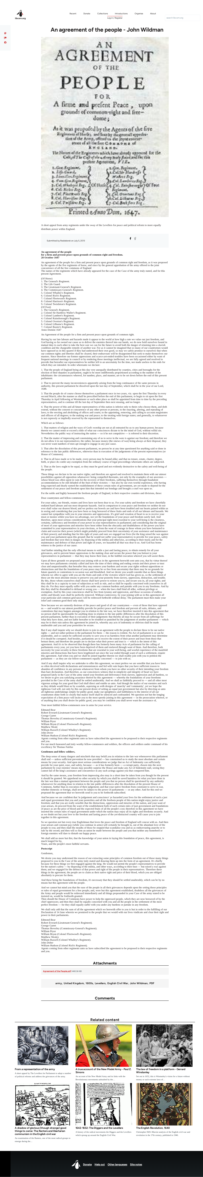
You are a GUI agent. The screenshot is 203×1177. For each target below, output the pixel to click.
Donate (87, 1164)
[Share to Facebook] (130, 238)
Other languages (117, 1164)
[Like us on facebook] (5, 42)
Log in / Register (115, 18)
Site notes (136, 1164)
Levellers (100, 983)
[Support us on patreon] (5, 37)
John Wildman (139, 983)
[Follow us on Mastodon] (5, 33)
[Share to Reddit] (135, 238)
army (58, 983)
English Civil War (117, 983)
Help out (100, 1164)
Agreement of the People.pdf (57, 971)
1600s (89, 983)
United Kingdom (74, 983)
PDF (151, 983)
